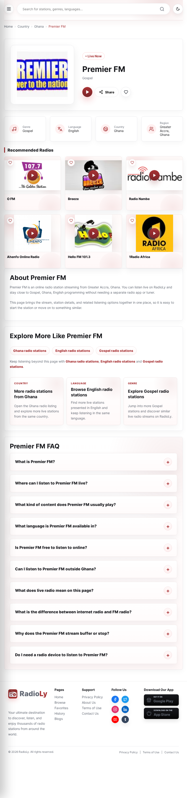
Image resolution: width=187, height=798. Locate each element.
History (60, 713)
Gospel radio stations (116, 351)
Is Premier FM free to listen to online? (51, 547)
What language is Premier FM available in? (56, 526)
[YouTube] (115, 719)
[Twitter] (125, 699)
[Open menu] (9, 9)
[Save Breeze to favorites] (71, 162)
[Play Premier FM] (87, 92)
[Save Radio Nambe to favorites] (132, 162)
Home (8, 26)
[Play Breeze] (93, 175)
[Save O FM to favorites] (10, 162)
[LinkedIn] (125, 709)
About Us (89, 702)
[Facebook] (115, 699)
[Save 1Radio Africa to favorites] (132, 220)
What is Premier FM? (35, 461)
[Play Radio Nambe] (154, 175)
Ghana (39, 26)
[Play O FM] (32, 175)
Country (23, 26)
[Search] (162, 9)
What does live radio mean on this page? (54, 590)
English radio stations (72, 351)
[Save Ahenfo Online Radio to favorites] (10, 220)
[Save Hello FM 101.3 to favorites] (71, 220)
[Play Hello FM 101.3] (93, 233)
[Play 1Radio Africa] (154, 233)
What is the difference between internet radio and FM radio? (73, 612)
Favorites (61, 708)
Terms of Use (91, 708)
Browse (60, 702)
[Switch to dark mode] (178, 9)
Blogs (59, 719)
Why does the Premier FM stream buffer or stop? (62, 633)
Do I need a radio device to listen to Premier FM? (61, 655)
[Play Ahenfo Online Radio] (32, 233)
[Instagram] (115, 709)
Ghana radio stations (29, 351)
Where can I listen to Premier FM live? (51, 483)
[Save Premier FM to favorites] (126, 92)
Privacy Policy (92, 697)
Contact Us (90, 713)
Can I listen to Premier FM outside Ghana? (55, 569)
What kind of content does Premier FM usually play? (65, 504)
